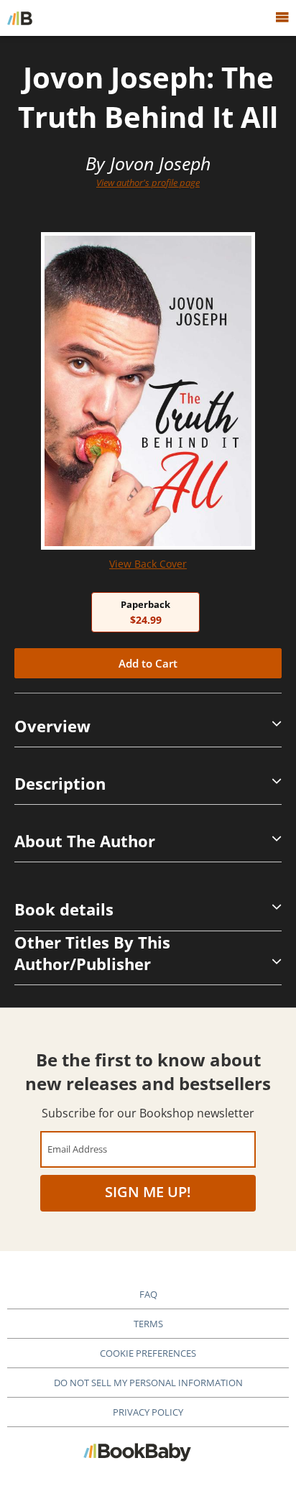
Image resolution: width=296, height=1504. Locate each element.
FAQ (148, 1294)
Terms (148, 1323)
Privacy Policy (148, 1412)
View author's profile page (148, 182)
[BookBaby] (19, 18)
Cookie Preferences (148, 1353)
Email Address (77, 1149)
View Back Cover (148, 564)
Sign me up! (148, 1191)
